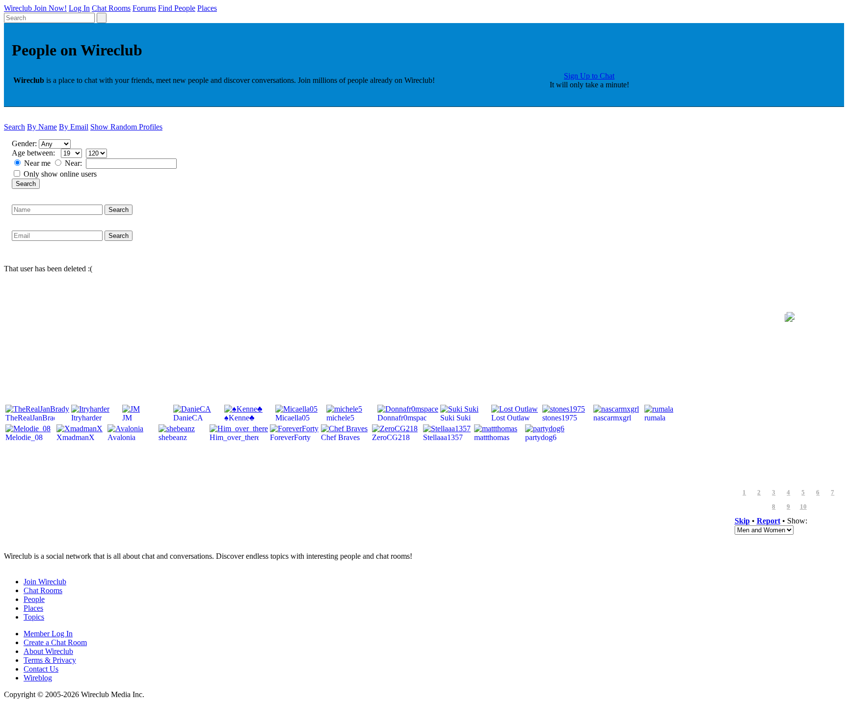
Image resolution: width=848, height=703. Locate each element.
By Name (42, 127)
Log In (79, 8)
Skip (742, 521)
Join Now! (50, 8)
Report (768, 521)
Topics (34, 617)
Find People (176, 8)
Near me (37, 163)
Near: (74, 163)
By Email (73, 127)
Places (207, 8)
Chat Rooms (111, 8)
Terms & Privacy (50, 660)
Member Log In (48, 633)
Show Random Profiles (126, 127)
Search (14, 127)
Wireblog (38, 678)
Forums (144, 8)
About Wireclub (48, 651)
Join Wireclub (45, 581)
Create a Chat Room (55, 642)
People (34, 599)
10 (803, 506)
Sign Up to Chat (589, 76)
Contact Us (41, 669)
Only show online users (60, 174)
